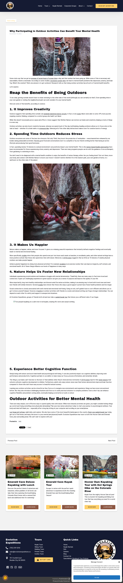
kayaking (63, 264)
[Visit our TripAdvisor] (20, 567)
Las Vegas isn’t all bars (17, 412)
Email (29, 427)
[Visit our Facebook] (8, 567)
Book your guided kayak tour (97, 412)
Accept (97, 577)
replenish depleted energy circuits (55, 114)
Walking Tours (39, 549)
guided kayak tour (61, 297)
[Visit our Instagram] (15, 567)
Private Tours (39, 551)
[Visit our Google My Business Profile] (11, 567)
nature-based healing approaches (97, 147)
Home (40, 6)
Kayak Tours (39, 545)
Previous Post (12, 441)
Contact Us (67, 556)
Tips (19, 421)
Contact (90, 6)
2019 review (85, 380)
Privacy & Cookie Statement (61, 581)
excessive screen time (58, 81)
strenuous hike (44, 128)
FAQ (64, 549)
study (79, 114)
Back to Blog (11, 20)
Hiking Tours (39, 547)
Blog (64, 554)
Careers (66, 551)
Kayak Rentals (57, 6)
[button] (119, 562)
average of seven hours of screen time (44, 78)
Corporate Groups (70, 6)
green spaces (103, 380)
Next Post (111, 441)
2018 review (67, 258)
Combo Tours (39, 554)
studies (24, 255)
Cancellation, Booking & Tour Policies (75, 558)
